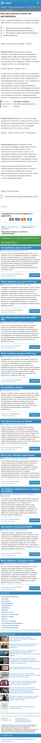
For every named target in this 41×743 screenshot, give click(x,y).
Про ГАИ (4, 619)
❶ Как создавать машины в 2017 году (18, 353)
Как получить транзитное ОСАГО (16, 527)
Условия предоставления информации (14, 739)
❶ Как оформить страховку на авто (17, 560)
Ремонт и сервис (7, 617)
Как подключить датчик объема (16, 421)
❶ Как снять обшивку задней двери (18, 455)
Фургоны (4, 610)
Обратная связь (6, 720)
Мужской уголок (7, 612)
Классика (4, 599)
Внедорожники (7, 605)
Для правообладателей (23, 721)
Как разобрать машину (12, 387)
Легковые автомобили (9, 597)
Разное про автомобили (8, 276)
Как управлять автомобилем (12, 623)
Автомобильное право (9, 628)
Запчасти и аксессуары (9, 614)
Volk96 (8, 3)
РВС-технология (7, 603)
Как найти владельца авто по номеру (24, 105)
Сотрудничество (21, 718)
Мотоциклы (5, 601)
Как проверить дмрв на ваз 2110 (16, 247)
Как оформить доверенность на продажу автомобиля (20, 490)
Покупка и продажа (8, 621)
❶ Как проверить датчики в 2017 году (18, 281)
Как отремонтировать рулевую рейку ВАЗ (18, 318)
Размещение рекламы (23, 720)
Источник (4, 207)
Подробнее (34, 275)
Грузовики (5, 608)
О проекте (4, 718)
